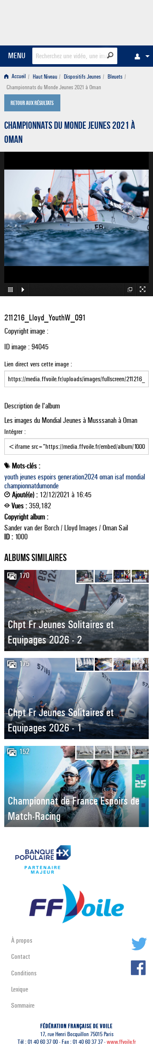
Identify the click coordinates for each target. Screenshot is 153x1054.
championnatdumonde (31, 486)
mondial (135, 477)
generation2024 (78, 477)
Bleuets (115, 76)
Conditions (24, 973)
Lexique (19, 989)
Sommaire (22, 1005)
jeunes (28, 477)
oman (106, 477)
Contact (20, 956)
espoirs (47, 477)
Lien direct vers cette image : (38, 364)
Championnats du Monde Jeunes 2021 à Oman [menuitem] (53, 87)
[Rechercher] (110, 55)
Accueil (18, 76)
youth (11, 477)
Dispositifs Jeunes (82, 76)
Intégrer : (15, 432)
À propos (21, 940)
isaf (119, 477)
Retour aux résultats (32, 104)
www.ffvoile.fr (121, 1042)
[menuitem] (140, 56)
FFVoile (108, 21)
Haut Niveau (45, 76)
